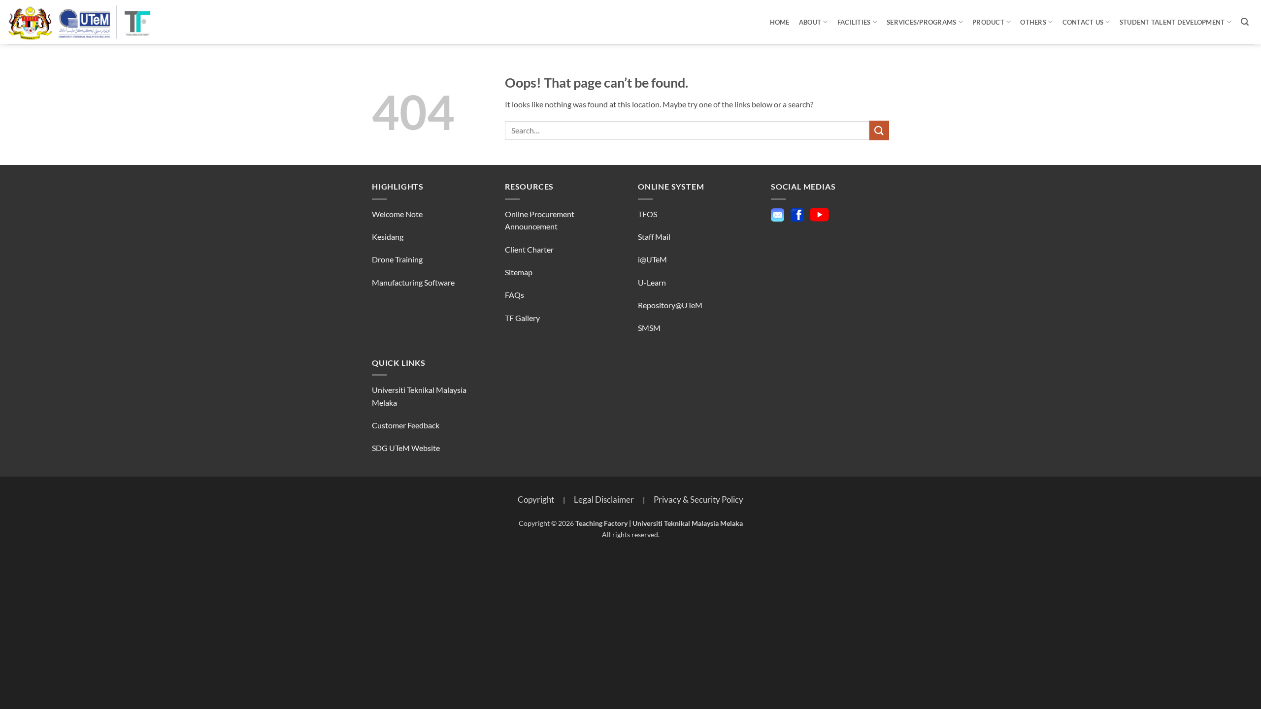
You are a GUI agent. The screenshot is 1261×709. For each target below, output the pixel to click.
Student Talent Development (1172, 22)
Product (988, 22)
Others (1033, 22)
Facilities (854, 22)
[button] (1245, 22)
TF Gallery (522, 317)
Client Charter (529, 249)
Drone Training (397, 259)
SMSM (649, 327)
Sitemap (518, 272)
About (810, 22)
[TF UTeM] (79, 22)
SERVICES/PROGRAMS (921, 22)
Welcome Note (397, 214)
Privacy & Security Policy (698, 499)
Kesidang (387, 236)
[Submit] (879, 130)
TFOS (648, 214)
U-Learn (652, 282)
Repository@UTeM (670, 305)
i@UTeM (652, 259)
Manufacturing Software (413, 282)
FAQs (514, 294)
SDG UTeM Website (406, 447)
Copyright (536, 499)
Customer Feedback (405, 425)
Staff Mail (654, 236)
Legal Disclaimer (604, 499)
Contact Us (1083, 22)
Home (780, 22)
